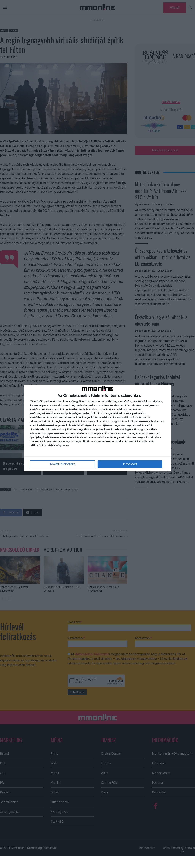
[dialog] (97, 428)
